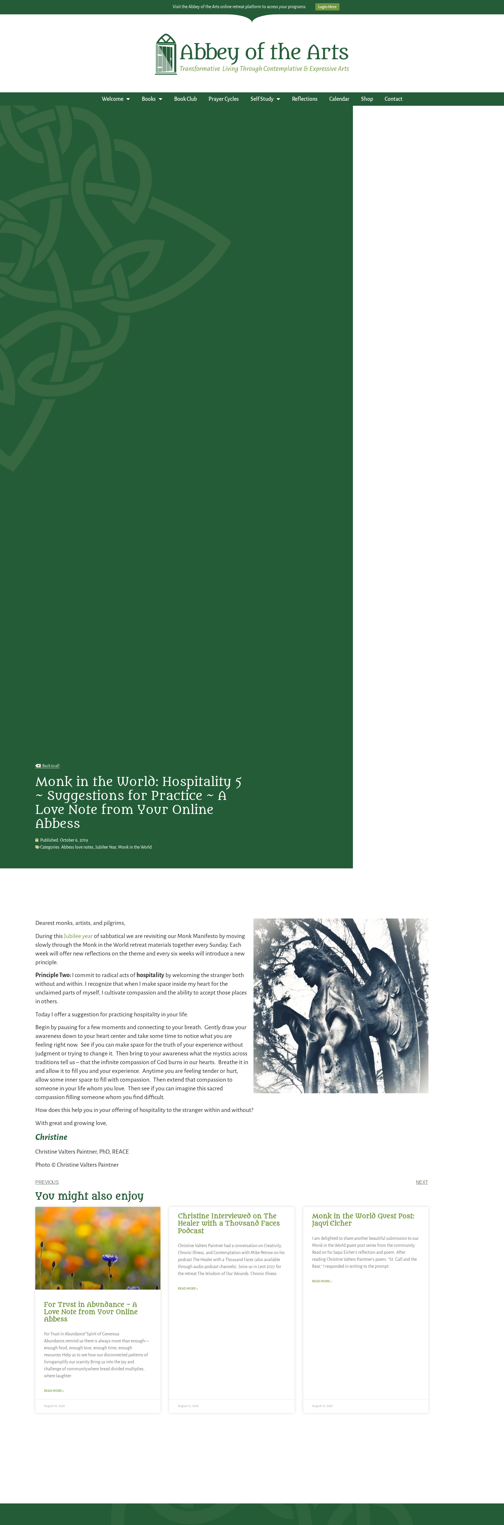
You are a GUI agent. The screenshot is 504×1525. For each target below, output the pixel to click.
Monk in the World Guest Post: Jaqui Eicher (363, 1219)
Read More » (54, 1390)
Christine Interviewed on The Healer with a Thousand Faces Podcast (229, 1223)
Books (149, 99)
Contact (393, 99)
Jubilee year (78, 936)
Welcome (112, 99)
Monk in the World (135, 847)
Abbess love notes (77, 847)
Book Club (185, 99)
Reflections (305, 99)
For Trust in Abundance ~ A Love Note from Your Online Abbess (91, 1312)
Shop (367, 99)
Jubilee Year (105, 847)
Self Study (262, 99)
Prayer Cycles (224, 99)
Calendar (339, 99)
